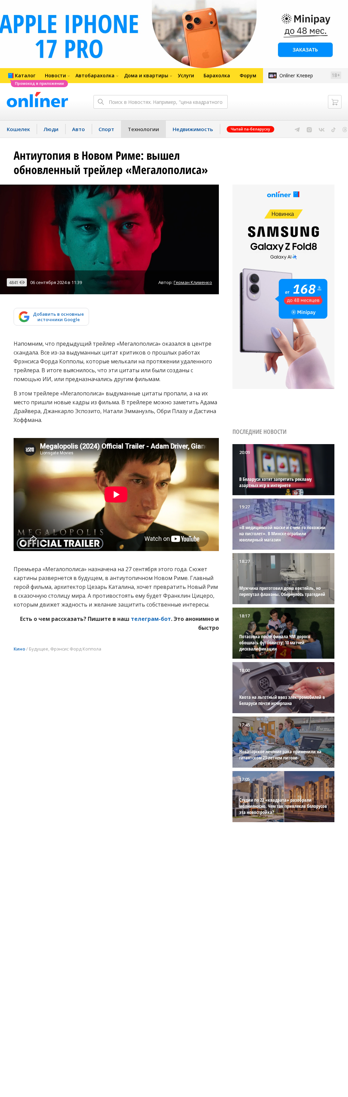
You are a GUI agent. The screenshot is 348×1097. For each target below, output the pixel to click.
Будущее (38, 649)
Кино (19, 649)
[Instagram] (309, 129)
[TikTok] (334, 129)
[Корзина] (335, 102)
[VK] (321, 129)
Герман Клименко (193, 282)
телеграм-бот (151, 619)
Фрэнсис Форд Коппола (75, 649)
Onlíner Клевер (296, 75)
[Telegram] (297, 129)
